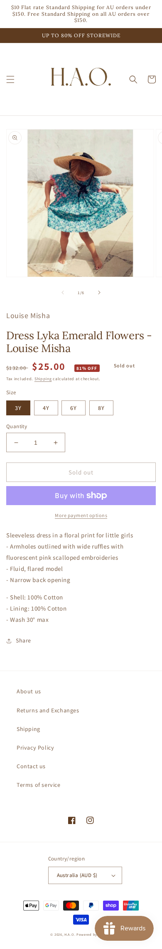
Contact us (31, 766)
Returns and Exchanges (48, 710)
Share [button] (23, 640)
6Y (73, 408)
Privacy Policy (35, 747)
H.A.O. (69, 934)
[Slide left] (63, 292)
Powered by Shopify (94, 934)
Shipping (43, 378)
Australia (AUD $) (77, 875)
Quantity (16, 426)
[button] (10, 79)
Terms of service (39, 784)
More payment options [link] (81, 515)
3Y (18, 408)
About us (29, 691)
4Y (46, 408)
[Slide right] (99, 292)
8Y (101, 408)
